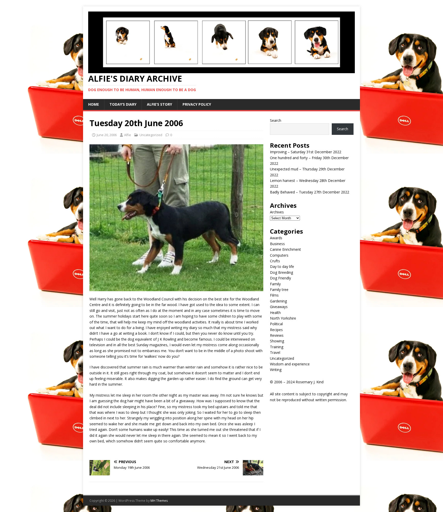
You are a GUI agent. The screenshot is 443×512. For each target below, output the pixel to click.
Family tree (279, 289)
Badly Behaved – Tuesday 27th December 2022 (309, 192)
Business (277, 243)
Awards (276, 237)
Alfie (127, 135)
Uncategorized (150, 135)
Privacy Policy (197, 104)
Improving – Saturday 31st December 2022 (305, 151)
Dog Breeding (281, 272)
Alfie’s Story (159, 104)
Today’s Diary (122, 104)
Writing (275, 369)
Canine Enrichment (285, 249)
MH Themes (159, 500)
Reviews (277, 335)
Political (276, 323)
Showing (277, 341)
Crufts (275, 260)
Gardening (278, 301)
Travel (275, 352)
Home (93, 104)
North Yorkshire (283, 318)
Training (276, 346)
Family (275, 283)
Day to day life (282, 266)
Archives (277, 212)
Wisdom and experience (290, 364)
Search (275, 120)
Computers (279, 255)
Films (274, 295)
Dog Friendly (280, 278)
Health (275, 312)
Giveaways (279, 306)
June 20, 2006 (107, 135)
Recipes (276, 329)
